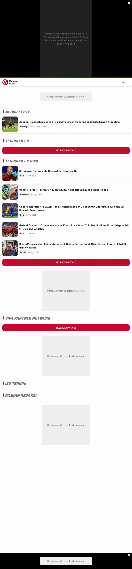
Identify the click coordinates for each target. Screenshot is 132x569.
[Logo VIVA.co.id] (9, 82)
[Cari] (123, 82)
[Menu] (129, 82)
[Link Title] (10, 124)
